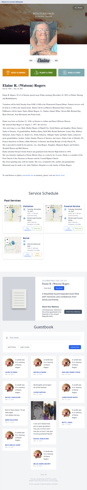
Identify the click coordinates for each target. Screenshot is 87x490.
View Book (47, 288)
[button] (13, 211)
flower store (60, 175)
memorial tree (28, 175)
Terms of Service (49, 481)
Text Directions (28, 229)
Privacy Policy (37, 481)
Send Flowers (37, 254)
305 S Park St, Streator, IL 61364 (33, 223)
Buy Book (59, 288)
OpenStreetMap (46, 484)
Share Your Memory (73, 312)
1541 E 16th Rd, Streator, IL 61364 (33, 249)
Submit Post (75, 347)
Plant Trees (37, 228)
